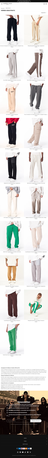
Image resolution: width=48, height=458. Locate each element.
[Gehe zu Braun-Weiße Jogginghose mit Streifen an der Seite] (36, 64)
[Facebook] (20, 452)
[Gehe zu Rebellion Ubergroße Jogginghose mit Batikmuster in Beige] (36, 202)
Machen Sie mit (36, 420)
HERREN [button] (25, 438)
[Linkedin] (27, 452)
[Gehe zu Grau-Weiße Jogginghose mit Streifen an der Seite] (12, 64)
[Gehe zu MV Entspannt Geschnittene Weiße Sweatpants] (12, 202)
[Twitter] (30, 452)
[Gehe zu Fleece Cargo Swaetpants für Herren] (36, 133)
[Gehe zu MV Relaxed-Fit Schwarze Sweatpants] (12, 133)
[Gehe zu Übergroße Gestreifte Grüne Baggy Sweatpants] (36, 305)
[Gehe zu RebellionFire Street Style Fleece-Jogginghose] (12, 167)
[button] (1, 4)
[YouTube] (23, 452)
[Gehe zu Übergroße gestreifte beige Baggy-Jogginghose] (36, 30)
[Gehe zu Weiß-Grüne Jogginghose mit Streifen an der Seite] (12, 236)
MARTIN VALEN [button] (25, 444)
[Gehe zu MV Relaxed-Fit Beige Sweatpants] (12, 99)
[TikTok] (25, 452)
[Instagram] (17, 452)
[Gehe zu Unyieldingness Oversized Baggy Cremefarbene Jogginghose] (36, 236)
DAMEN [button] (25, 441)
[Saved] (44, 4)
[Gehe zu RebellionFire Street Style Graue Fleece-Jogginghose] (36, 270)
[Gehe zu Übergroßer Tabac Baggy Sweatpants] (12, 270)
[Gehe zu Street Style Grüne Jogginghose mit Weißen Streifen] (12, 339)
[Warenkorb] (46, 4)
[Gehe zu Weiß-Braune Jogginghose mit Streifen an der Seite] (36, 167)
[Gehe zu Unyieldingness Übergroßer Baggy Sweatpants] (12, 305)
